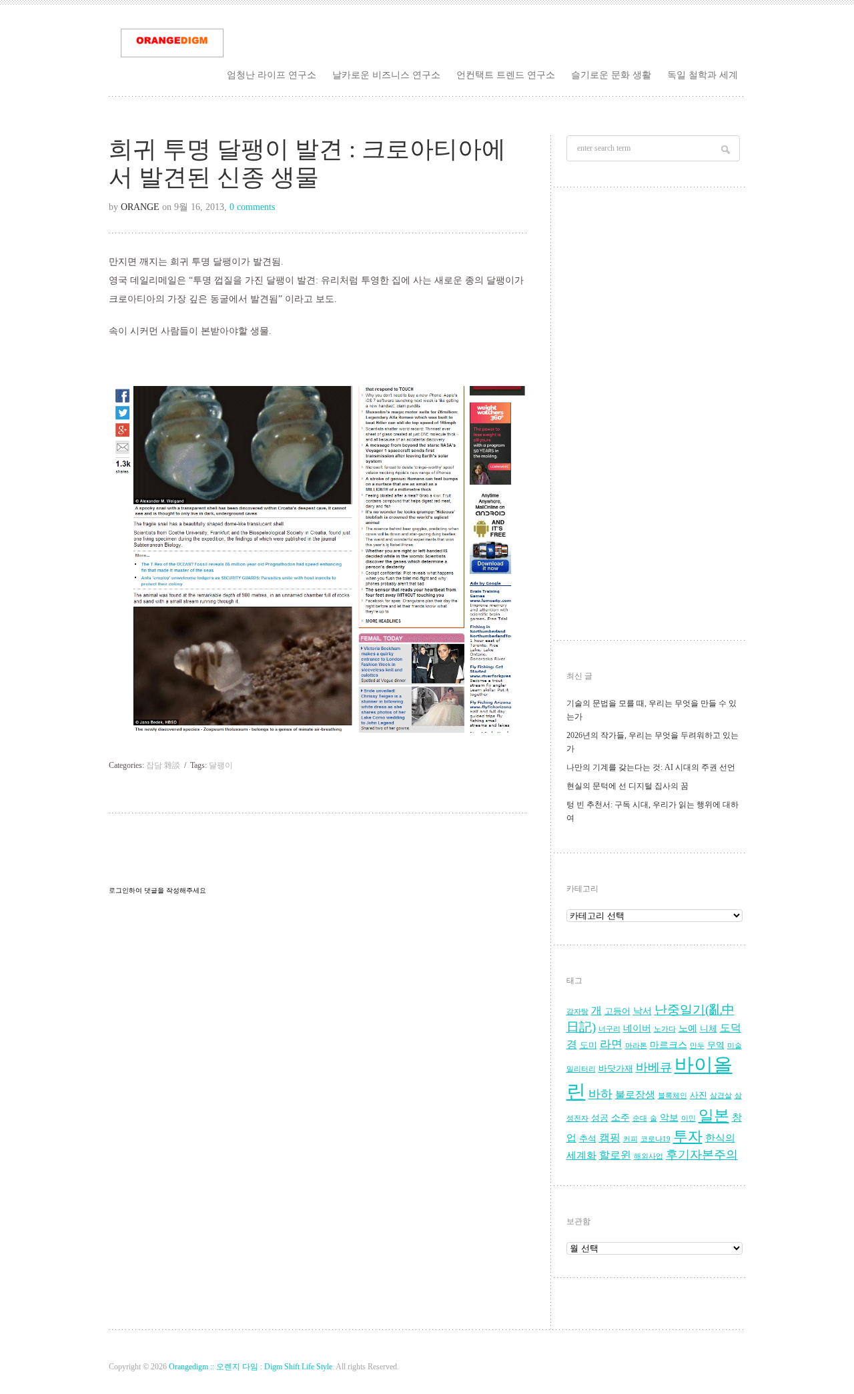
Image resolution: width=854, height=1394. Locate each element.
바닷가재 (615, 1068)
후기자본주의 (702, 1154)
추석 (587, 1138)
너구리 (609, 1029)
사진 (698, 1095)
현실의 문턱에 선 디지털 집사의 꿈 (627, 786)
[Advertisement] (654, 417)
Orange (140, 207)
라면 (611, 1044)
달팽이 (221, 765)
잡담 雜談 (163, 765)
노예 (688, 1028)
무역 (716, 1045)
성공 (599, 1118)
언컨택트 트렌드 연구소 (505, 74)
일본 (714, 1115)
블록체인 (672, 1095)
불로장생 (635, 1094)
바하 (600, 1094)
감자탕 (577, 1011)
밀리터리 (581, 1069)
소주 (620, 1118)
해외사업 (648, 1156)
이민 (688, 1118)
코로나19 (655, 1139)
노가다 (665, 1029)
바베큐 (654, 1067)
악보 (669, 1118)
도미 (588, 1045)
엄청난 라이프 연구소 (271, 74)
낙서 (642, 1011)
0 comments (252, 207)
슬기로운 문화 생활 (611, 74)
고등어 (617, 1011)
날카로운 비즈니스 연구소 (386, 74)
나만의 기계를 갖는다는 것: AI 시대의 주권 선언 (650, 767)
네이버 (637, 1028)
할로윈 (615, 1155)
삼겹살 (721, 1095)
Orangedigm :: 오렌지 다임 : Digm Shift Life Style (250, 1366)
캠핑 (609, 1138)
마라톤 (636, 1045)
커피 (630, 1139)
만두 (697, 1045)
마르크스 (668, 1045)
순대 (639, 1118)
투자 (688, 1136)
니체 (708, 1028)
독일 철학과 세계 (702, 74)
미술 (734, 1045)
